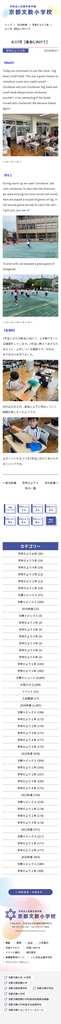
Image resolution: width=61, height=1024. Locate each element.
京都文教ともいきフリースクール (26, 1010)
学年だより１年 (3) (30, 622)
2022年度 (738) (30, 795)
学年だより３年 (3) (30, 636)
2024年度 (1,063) (30, 705)
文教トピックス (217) (30, 836)
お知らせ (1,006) (30, 685)
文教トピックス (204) (30, 760)
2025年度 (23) (30, 609)
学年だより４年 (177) (30, 740)
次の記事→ (51, 483)
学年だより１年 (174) (30, 809)
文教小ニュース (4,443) (30, 678)
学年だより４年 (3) (30, 643)
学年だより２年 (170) (30, 726)
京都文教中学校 (45, 988)
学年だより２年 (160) (30, 671)
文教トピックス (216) (30, 802)
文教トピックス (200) (30, 602)
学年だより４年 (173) (30, 788)
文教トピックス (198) (30, 712)
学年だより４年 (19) (30, 567)
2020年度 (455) (30, 857)
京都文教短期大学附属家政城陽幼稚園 (28, 999)
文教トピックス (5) (30, 616)
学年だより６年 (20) (30, 554)
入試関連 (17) (30, 698)
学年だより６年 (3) (30, 657)
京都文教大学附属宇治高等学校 (25, 1004)
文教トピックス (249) (30, 864)
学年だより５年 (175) (30, 747)
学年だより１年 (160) (30, 664)
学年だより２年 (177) (30, 850)
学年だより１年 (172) (30, 719)
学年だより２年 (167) (30, 774)
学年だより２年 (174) (30, 816)
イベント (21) (30, 691)
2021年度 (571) (30, 829)
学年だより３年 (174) (30, 822)
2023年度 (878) (30, 754)
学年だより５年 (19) (30, 560)
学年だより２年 (15, 50)
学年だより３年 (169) (30, 781)
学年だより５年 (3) (30, 650)
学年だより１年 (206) (30, 871)
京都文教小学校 (16, 993)
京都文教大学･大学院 (19, 977)
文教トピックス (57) (30, 595)
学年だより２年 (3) (30, 629)
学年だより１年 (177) (30, 843)
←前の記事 (9, 483)
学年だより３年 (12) (30, 574)
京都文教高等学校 (17, 988)
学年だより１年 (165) (30, 767)
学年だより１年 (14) (30, 588)
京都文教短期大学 (17, 982)
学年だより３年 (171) (30, 733)
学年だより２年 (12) (30, 581)
